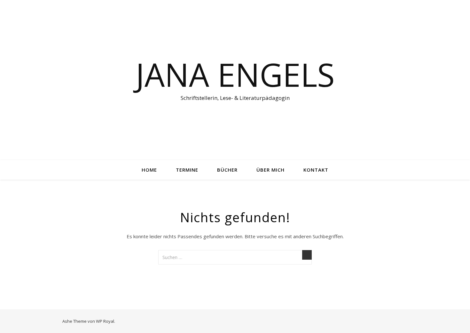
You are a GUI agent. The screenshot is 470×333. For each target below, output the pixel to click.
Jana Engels (235, 74)
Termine (187, 169)
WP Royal (105, 321)
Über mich (270, 169)
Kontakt (315, 169)
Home (149, 169)
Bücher (227, 169)
